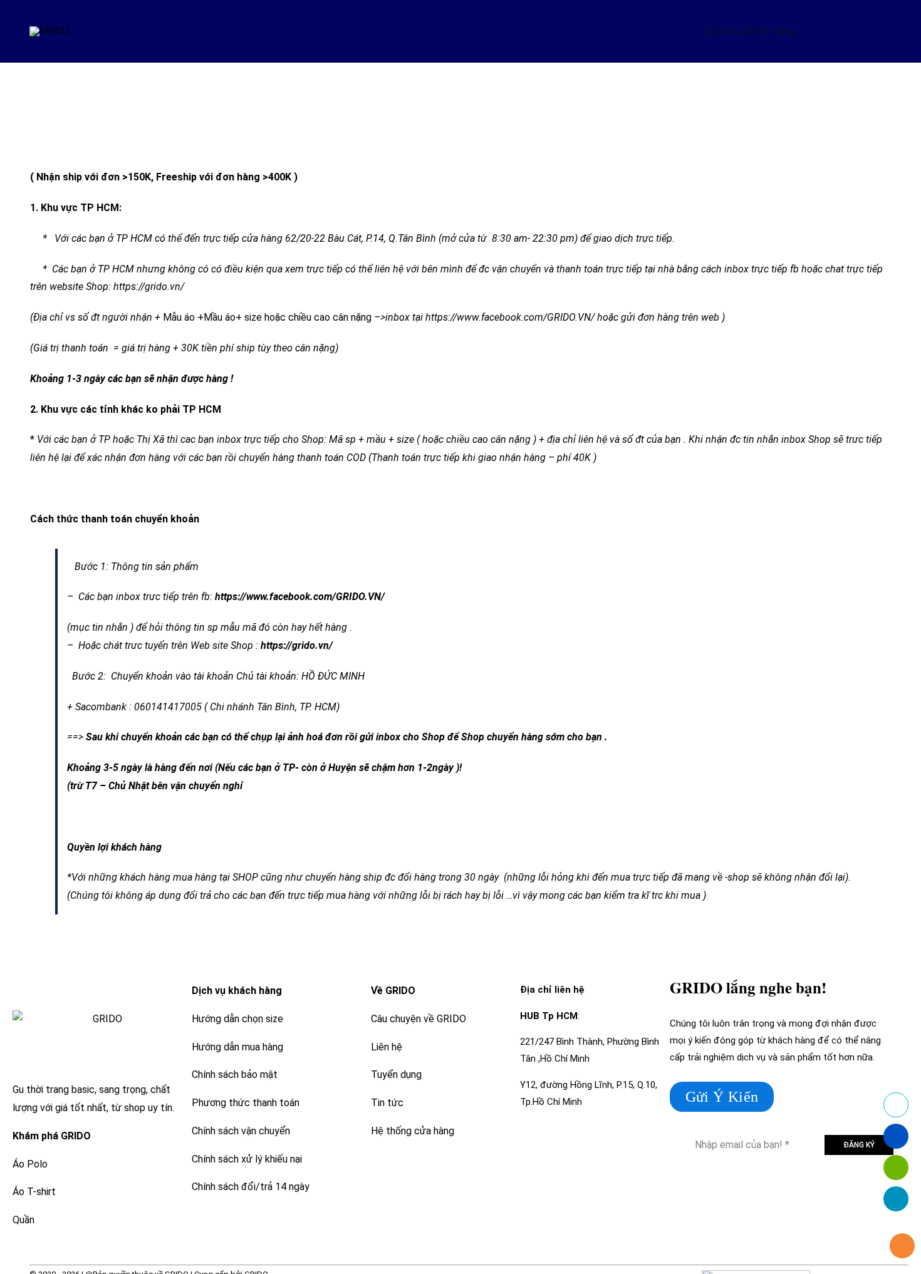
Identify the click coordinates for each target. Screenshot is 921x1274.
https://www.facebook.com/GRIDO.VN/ (510, 317)
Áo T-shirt (34, 1192)
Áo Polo (30, 1164)
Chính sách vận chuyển (241, 1131)
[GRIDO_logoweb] (49, 31)
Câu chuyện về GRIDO (418, 1019)
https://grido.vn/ (148, 287)
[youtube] (843, 1192)
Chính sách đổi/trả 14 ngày (251, 1187)
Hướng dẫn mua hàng (237, 1047)
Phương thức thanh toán (245, 1103)
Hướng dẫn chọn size (237, 1019)
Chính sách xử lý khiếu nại (247, 1159)
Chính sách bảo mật (235, 1074)
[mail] (866, 1192)
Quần (23, 1220)
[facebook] (821, 1192)
